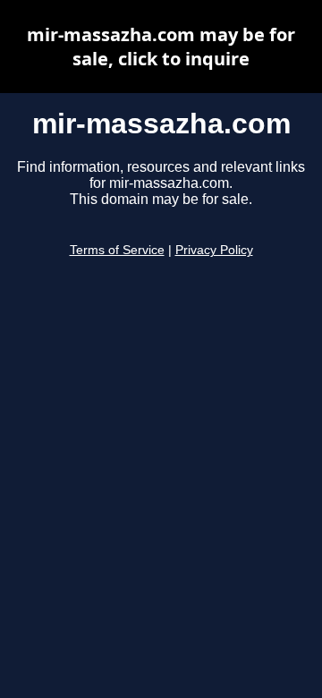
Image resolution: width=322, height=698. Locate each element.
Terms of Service (117, 250)
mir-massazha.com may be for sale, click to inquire (161, 46)
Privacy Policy (214, 250)
